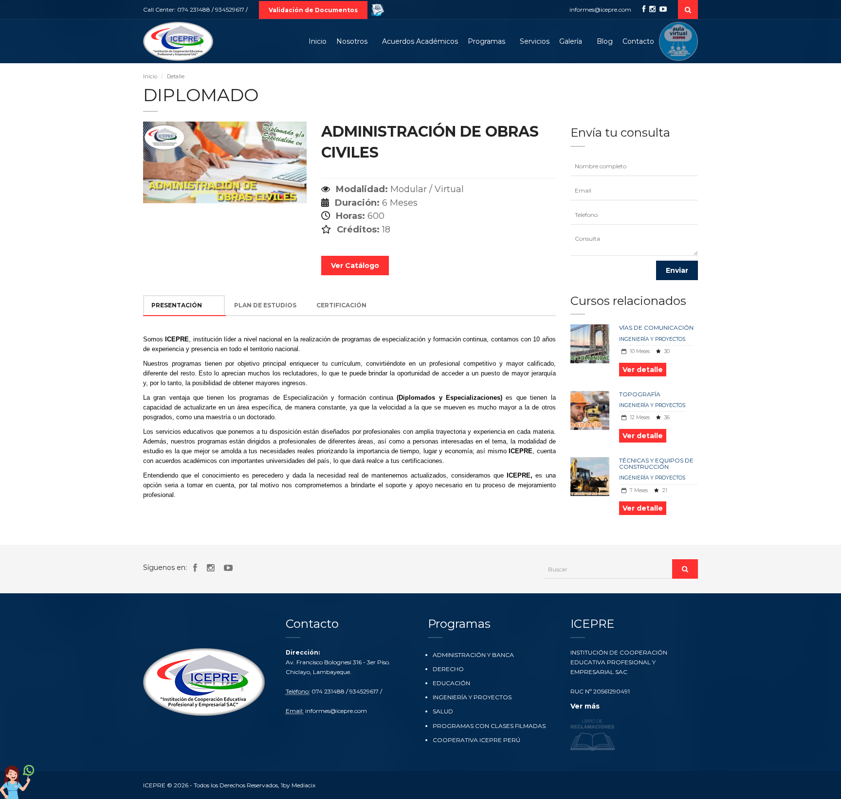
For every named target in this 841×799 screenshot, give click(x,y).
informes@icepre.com (600, 9)
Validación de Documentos (313, 10)
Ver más (585, 706)
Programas (486, 41)
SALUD (443, 711)
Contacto (638, 41)
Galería (570, 41)
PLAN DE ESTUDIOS (265, 305)
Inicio (318, 41)
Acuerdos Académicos (420, 41)
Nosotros (351, 41)
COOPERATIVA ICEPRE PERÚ (476, 740)
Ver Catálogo (355, 265)
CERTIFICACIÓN (341, 305)
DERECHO (448, 669)
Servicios (534, 41)
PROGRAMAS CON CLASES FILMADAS (489, 725)
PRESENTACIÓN (176, 305)
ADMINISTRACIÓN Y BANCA (473, 654)
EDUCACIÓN (451, 683)
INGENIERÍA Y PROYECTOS (652, 339)
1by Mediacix (298, 785)
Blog (605, 41)
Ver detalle (642, 369)
